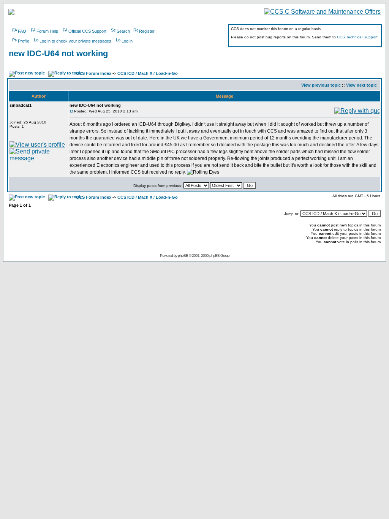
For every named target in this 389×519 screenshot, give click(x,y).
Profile (23, 41)
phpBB (183, 255)
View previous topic (321, 85)
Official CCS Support (87, 31)
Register (147, 31)
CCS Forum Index (93, 73)
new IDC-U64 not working (58, 53)
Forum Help (47, 31)
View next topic (361, 85)
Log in (127, 41)
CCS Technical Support (357, 37)
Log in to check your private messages (75, 41)
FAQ (22, 31)
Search (123, 31)
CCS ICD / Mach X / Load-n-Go (147, 73)
